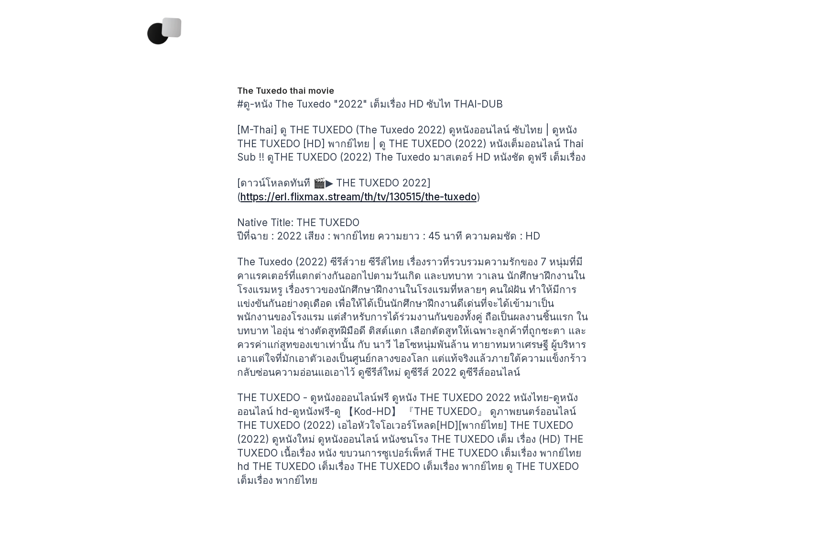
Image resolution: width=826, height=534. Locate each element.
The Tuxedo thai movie (285, 91)
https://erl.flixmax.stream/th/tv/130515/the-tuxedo (358, 197)
